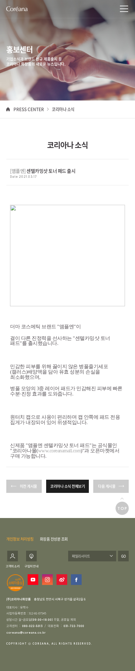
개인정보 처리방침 (20, 539)
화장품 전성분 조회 (54, 539)
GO (123, 556)
